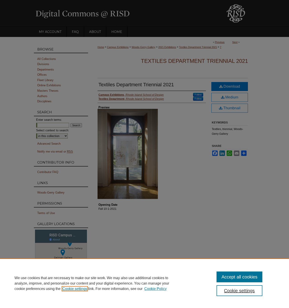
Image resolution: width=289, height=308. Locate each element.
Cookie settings (74, 289)
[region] (144, 283)
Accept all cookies (239, 276)
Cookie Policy (155, 289)
